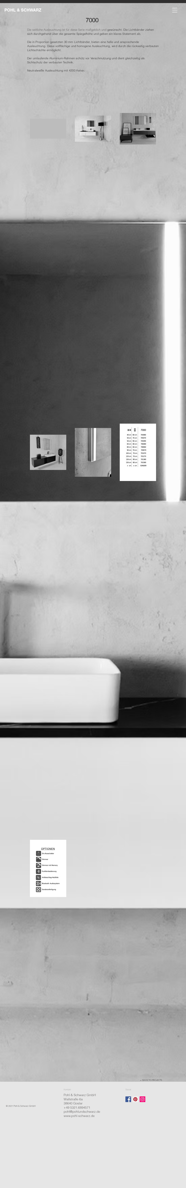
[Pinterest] (135, 1099)
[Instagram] (142, 1099)
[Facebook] (128, 1099)
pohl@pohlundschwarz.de (82, 1112)
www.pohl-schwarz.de (79, 1116)
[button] (174, 10)
